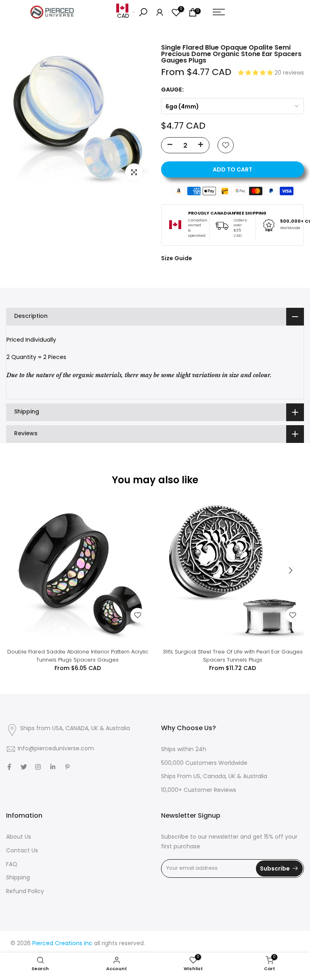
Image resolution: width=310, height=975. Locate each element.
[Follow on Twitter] (24, 767)
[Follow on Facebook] (9, 767)
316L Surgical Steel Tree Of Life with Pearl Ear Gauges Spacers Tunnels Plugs (233, 656)
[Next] (290, 570)
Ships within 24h (183, 750)
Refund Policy (25, 892)
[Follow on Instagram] (38, 767)
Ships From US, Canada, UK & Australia (214, 777)
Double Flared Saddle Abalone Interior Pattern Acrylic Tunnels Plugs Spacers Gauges (77, 656)
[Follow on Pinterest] (67, 767)
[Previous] (20, 570)
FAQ (11, 865)
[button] (256, 73)
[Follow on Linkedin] (53, 767)
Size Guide (176, 258)
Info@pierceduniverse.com (56, 749)
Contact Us (22, 851)
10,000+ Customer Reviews (198, 790)
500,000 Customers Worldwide (204, 763)
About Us (18, 837)
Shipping (18, 878)
